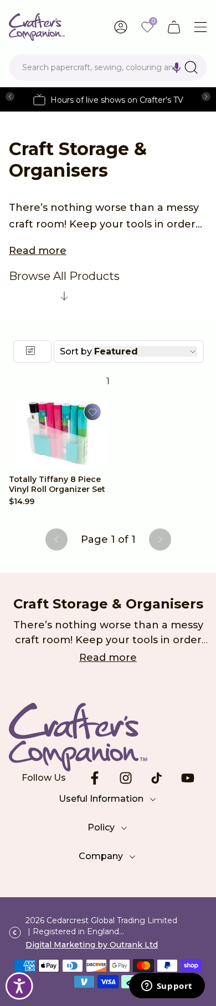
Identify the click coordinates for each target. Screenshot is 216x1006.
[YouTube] (187, 778)
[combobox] (108, 67)
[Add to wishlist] (92, 412)
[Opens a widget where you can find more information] (166, 986)
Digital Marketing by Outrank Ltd (91, 945)
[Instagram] (125, 778)
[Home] (37, 27)
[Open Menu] (200, 27)
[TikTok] (156, 778)
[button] (177, 67)
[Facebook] (94, 778)
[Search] (191, 67)
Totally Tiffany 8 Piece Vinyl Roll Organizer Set (57, 484)
